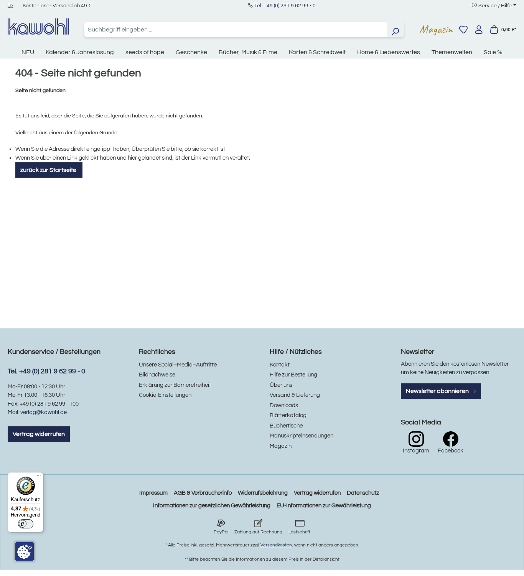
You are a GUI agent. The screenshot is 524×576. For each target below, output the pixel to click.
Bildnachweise (157, 375)
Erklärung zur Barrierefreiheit (175, 385)
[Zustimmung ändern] (24, 551)
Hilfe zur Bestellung (293, 375)
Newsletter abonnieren (438, 391)
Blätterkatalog (288, 415)
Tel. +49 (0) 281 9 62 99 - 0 (285, 5)
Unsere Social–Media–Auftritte (178, 365)
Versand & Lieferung (295, 395)
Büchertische (286, 426)
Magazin (436, 29)
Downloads (284, 405)
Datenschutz (363, 493)
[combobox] (235, 29)
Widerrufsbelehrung (263, 493)
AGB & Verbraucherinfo (203, 493)
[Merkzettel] (463, 29)
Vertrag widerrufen (39, 434)
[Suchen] (395, 29)
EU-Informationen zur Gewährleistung (324, 505)
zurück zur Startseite (48, 170)
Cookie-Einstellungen (165, 395)
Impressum (153, 493)
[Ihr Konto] (478, 29)
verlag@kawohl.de (43, 412)
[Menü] (38, 477)
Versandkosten (276, 545)
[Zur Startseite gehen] (38, 26)
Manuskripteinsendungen (301, 436)
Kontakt (280, 365)
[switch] (25, 523)
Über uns (281, 385)
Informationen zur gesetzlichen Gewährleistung (211, 505)
